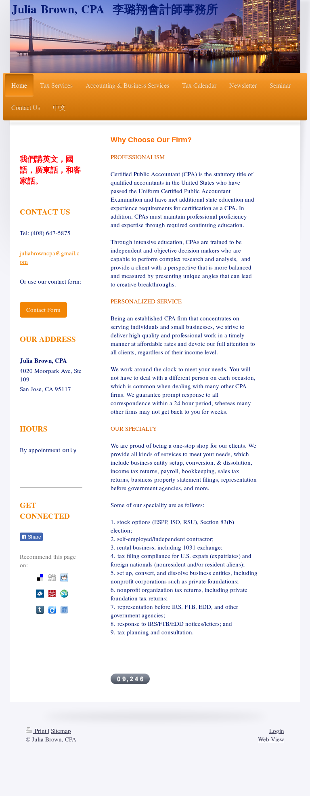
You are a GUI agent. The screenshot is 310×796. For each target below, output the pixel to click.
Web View (271, 739)
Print (40, 731)
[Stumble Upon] (64, 594)
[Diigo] (52, 610)
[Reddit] (64, 577)
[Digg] (52, 577)
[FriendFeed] (64, 610)
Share (34, 537)
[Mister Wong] (52, 594)
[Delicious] (40, 577)
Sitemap (61, 731)
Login (276, 731)
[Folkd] (40, 594)
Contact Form (43, 309)
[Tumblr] (40, 610)
